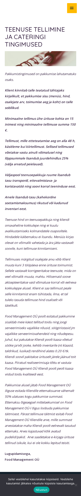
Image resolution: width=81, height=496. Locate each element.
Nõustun (41, 489)
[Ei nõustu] (76, 485)
